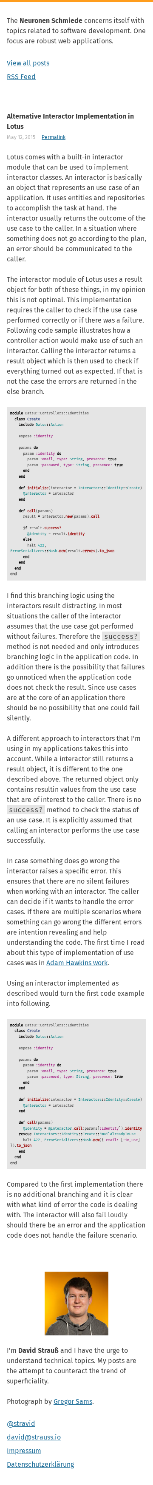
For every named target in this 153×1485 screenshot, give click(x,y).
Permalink (53, 137)
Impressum (24, 1451)
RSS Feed (21, 77)
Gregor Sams (73, 1401)
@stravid (21, 1424)
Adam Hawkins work (77, 963)
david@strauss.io (34, 1437)
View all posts (28, 63)
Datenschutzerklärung (40, 1464)
